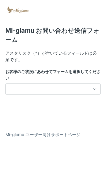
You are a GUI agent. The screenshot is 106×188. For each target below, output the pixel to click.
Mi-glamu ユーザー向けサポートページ (43, 134)
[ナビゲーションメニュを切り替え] (91, 10)
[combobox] (53, 89)
